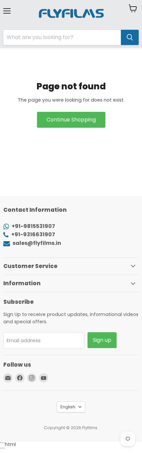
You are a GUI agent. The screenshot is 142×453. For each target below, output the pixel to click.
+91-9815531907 (33, 226)
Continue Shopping (71, 119)
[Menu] (7, 8)
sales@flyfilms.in (36, 243)
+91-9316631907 (32, 234)
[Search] (130, 37)
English (67, 407)
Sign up (102, 340)
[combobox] (62, 37)
